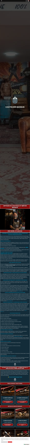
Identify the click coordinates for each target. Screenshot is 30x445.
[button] (1, 0)
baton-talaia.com (9, 300)
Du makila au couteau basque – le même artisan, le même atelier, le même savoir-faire (15, 368)
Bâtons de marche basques (15, 406)
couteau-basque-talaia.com (18, 336)
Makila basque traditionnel (15, 383)
